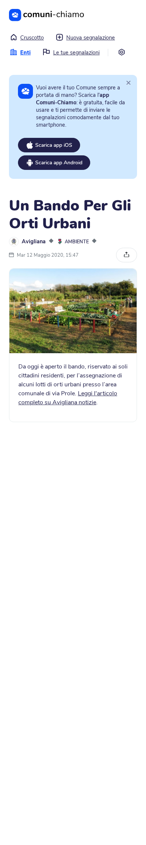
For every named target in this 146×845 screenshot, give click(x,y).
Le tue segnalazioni (76, 52)
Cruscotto (32, 37)
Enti (25, 52)
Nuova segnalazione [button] (90, 37)
